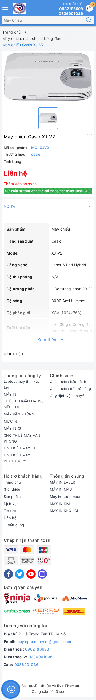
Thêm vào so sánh (20, 183)
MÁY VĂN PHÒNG (19, 414)
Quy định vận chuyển (68, 396)
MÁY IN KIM (60, 504)
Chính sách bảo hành (68, 382)
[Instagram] (42, 574)
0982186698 (37, 649)
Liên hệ (10, 518)
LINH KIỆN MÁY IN (19, 448)
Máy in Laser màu (65, 496)
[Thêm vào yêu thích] (89, 136)
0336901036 (41, 657)
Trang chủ (12, 482)
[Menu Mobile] (6, 7)
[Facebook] (8, 574)
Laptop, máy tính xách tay (23, 384)
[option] (48, 77)
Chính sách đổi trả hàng (70, 388)
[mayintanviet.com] (19, 8)
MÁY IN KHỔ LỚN (65, 511)
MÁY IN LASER (62, 482)
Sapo (60, 691)
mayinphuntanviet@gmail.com (44, 641)
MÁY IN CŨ (13, 428)
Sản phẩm (12, 496)
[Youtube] (31, 574)
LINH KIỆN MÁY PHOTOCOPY (17, 458)
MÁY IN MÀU (61, 489)
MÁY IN (10, 394)
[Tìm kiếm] (88, 20)
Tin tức (10, 511)
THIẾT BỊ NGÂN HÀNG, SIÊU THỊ (23, 404)
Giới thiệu (12, 489)
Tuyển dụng (14, 525)
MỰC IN (10, 421)
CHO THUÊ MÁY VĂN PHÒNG (22, 438)
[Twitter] (19, 574)
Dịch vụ (10, 504)
